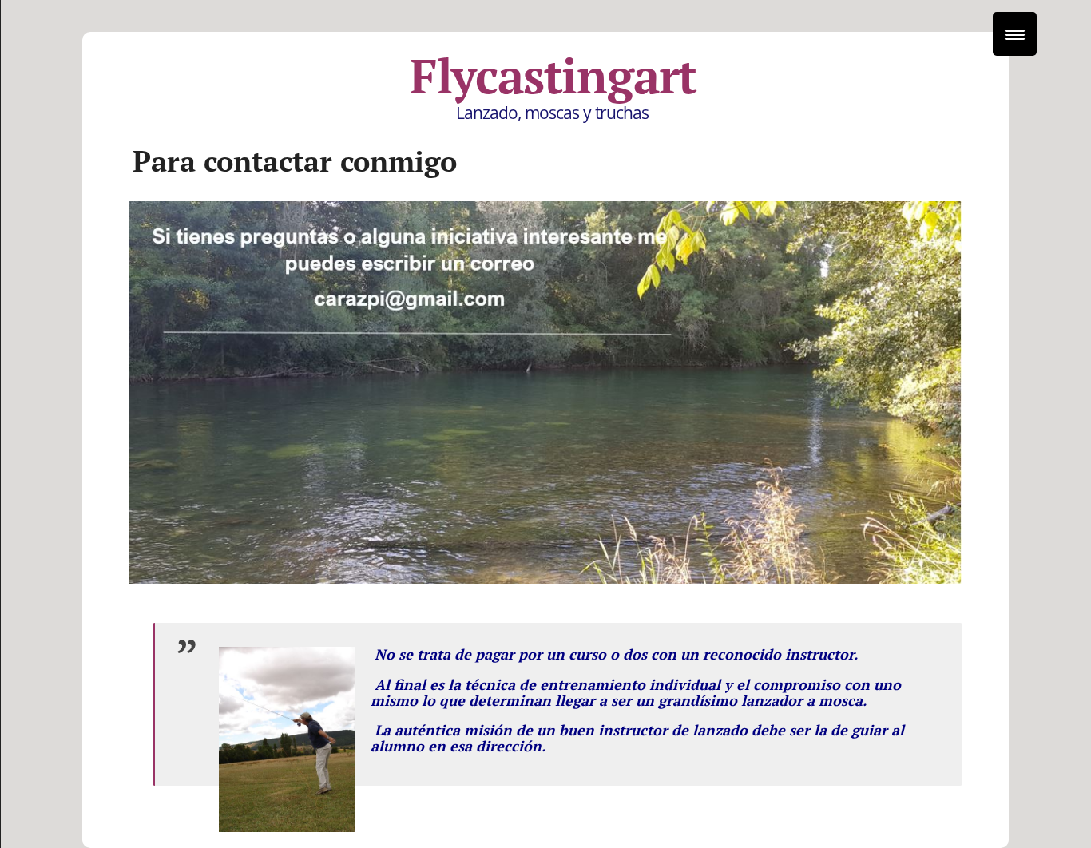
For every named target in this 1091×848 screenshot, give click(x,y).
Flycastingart (553, 76)
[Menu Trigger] (1015, 34)
